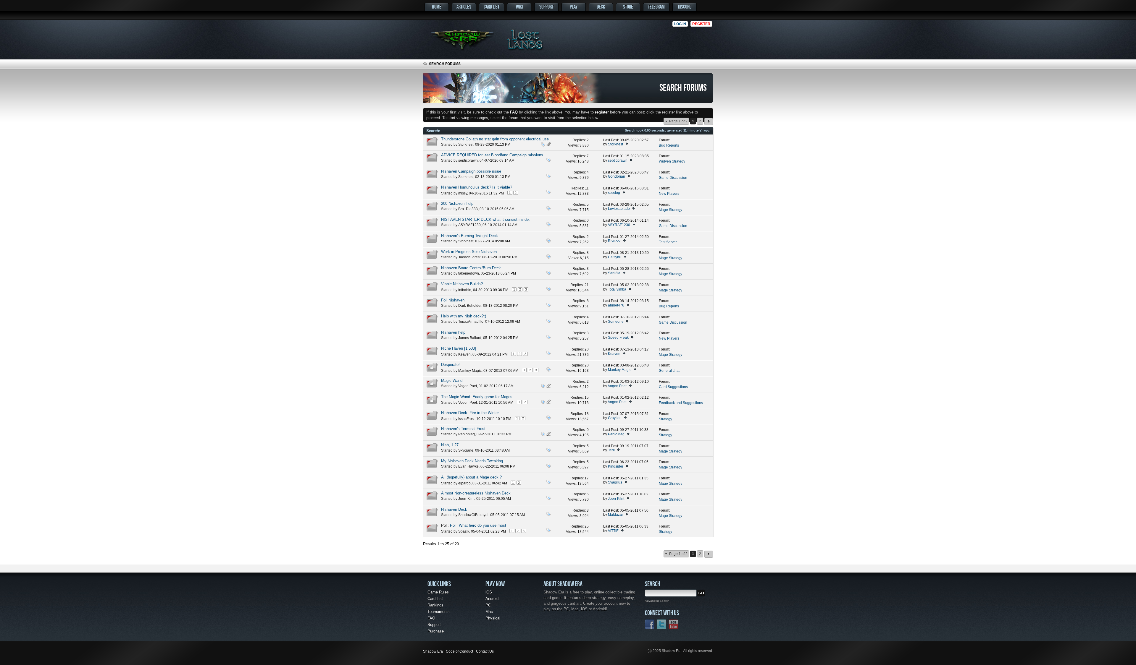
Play (573, 6)
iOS (488, 592)
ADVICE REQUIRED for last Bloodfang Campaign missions (492, 155)
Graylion (615, 418)
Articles (463, 6)
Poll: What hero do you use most (478, 525)
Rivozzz (614, 241)
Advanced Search (657, 600)
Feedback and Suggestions (681, 403)
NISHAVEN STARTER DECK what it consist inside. (485, 219)
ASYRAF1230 (469, 225)
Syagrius (615, 482)
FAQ (431, 618)
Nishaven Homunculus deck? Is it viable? (476, 187)
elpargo (464, 483)
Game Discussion (673, 178)
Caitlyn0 (614, 257)
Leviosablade (619, 209)
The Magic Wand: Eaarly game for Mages (476, 397)
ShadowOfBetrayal (473, 515)
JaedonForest (469, 257)
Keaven (464, 354)
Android (491, 598)
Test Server (668, 242)
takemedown (468, 273)
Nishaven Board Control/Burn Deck (471, 268)
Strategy (665, 419)
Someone (616, 321)
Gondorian (616, 176)
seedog (614, 193)
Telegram (656, 6)
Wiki (519, 6)
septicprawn (468, 160)
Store (628, 6)
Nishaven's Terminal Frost (463, 428)
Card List (491, 6)
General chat (669, 371)
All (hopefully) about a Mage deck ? (471, 477)
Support (546, 6)
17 (587, 478)
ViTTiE (613, 531)
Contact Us (485, 651)
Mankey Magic (470, 371)
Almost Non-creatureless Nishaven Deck (476, 493)
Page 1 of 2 (678, 121)
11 (587, 188)
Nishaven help (453, 332)
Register (701, 24)
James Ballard (469, 338)
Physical (492, 618)
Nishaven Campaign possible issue (471, 171)
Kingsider (615, 466)
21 (587, 285)
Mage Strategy (670, 210)
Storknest (465, 144)
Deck (601, 6)
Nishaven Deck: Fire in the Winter (470, 413)
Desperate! (450, 364)
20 (587, 349)
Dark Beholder (469, 306)
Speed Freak (618, 337)
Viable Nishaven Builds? (462, 284)
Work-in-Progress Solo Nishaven (469, 251)
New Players (669, 194)
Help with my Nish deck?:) (463, 316)
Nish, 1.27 (450, 445)
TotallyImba (617, 289)
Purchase (435, 631)
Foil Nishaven (452, 300)
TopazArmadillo (470, 321)
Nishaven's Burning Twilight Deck (469, 235)
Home (436, 6)
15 (587, 397)
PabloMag (466, 434)
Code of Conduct (459, 651)
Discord (684, 6)
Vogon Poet (467, 386)
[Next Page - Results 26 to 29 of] (708, 121)
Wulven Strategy (672, 161)
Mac (489, 611)
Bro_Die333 (468, 209)
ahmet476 (616, 305)
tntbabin (464, 290)
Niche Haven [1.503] (458, 348)
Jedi (611, 450)
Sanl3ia (614, 273)
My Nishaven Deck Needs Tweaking (472, 461)
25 (587, 526)
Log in (680, 24)
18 (587, 414)
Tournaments (438, 611)
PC (488, 605)
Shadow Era (433, 651)
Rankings (435, 605)
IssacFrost (466, 419)
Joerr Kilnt (466, 499)
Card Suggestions (673, 387)
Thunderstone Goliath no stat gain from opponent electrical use (495, 139)
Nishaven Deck (454, 509)
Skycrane (465, 450)
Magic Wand (451, 380)
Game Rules (438, 592)
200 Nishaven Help (457, 203)
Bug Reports (669, 145)
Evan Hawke (468, 466)
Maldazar (615, 514)
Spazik (463, 531)
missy (462, 193)
